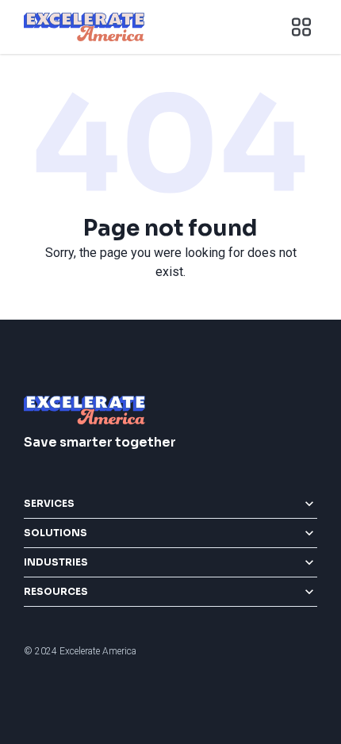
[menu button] (301, 27)
